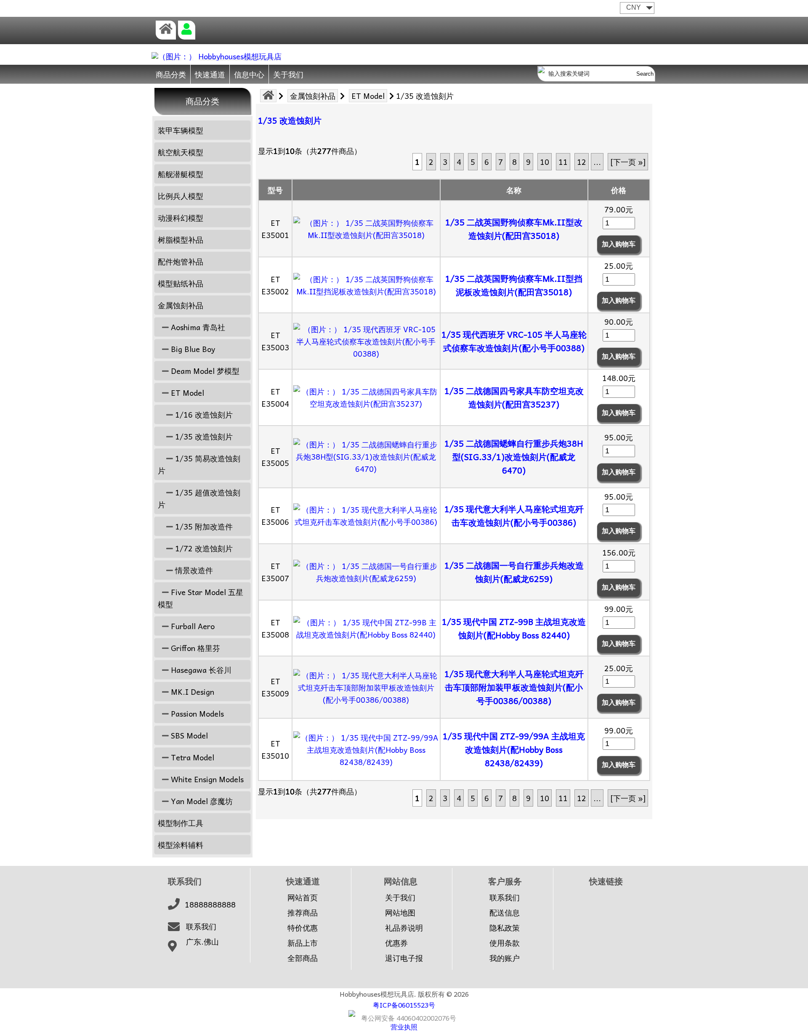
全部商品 (302, 958)
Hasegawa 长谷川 (200, 670)
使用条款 (504, 942)
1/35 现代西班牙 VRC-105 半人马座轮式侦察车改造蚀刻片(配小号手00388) (514, 341)
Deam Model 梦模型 (204, 371)
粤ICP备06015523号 (404, 1004)
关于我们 (288, 74)
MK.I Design (191, 691)
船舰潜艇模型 (180, 174)
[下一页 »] (628, 162)
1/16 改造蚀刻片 (203, 414)
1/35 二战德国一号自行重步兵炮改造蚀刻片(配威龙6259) (514, 571)
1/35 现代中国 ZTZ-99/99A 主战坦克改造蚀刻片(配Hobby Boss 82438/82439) (514, 749)
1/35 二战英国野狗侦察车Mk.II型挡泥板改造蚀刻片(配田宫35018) (513, 285)
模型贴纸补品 (180, 283)
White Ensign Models (206, 779)
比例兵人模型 (180, 196)
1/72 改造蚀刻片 (203, 548)
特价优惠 (302, 927)
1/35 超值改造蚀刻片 (199, 498)
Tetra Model (191, 757)
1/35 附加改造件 (203, 526)
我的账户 (504, 958)
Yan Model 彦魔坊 (201, 801)
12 (581, 162)
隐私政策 (504, 927)
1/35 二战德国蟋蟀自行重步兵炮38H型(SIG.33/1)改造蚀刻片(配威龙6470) (513, 457)
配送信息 (504, 912)
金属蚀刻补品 (312, 96)
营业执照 (404, 1026)
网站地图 (400, 912)
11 (563, 162)
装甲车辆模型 (180, 130)
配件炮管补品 (180, 261)
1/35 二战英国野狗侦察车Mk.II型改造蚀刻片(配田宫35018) (513, 228)
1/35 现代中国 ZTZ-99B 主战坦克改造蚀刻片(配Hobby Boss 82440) (514, 628)
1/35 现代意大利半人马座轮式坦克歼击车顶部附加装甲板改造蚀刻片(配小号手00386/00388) (514, 687)
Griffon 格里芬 (194, 648)
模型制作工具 (180, 823)
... (597, 162)
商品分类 (171, 74)
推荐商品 (302, 912)
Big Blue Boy (192, 349)
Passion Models (196, 713)
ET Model (368, 96)
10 (544, 162)
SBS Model (188, 735)
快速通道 (210, 74)
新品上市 (302, 942)
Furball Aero (192, 626)
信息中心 (249, 74)
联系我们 (201, 926)
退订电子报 (404, 958)
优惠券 (396, 942)
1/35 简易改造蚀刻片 (199, 464)
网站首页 (302, 897)
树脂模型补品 (180, 239)
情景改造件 (193, 570)
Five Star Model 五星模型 (200, 598)
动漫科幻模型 (180, 218)
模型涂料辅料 (180, 845)
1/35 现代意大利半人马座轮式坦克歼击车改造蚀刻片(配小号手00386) (514, 515)
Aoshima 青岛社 (197, 327)
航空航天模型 (180, 152)
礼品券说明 (404, 927)
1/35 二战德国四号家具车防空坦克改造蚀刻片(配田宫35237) (514, 397)
